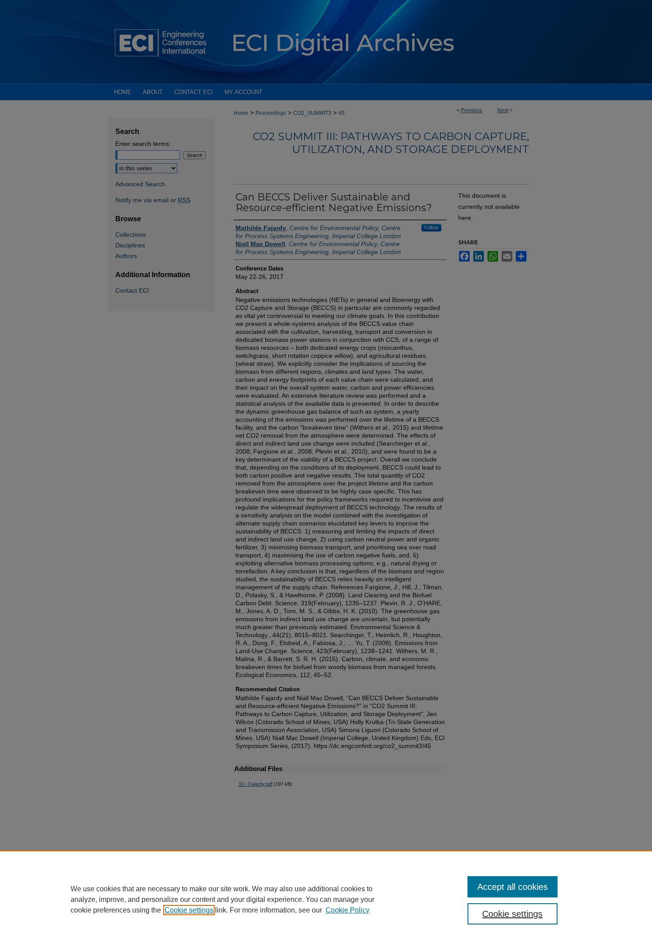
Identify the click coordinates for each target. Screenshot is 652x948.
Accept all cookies (512, 887)
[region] (326, 899)
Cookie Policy (347, 910)
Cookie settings (189, 910)
